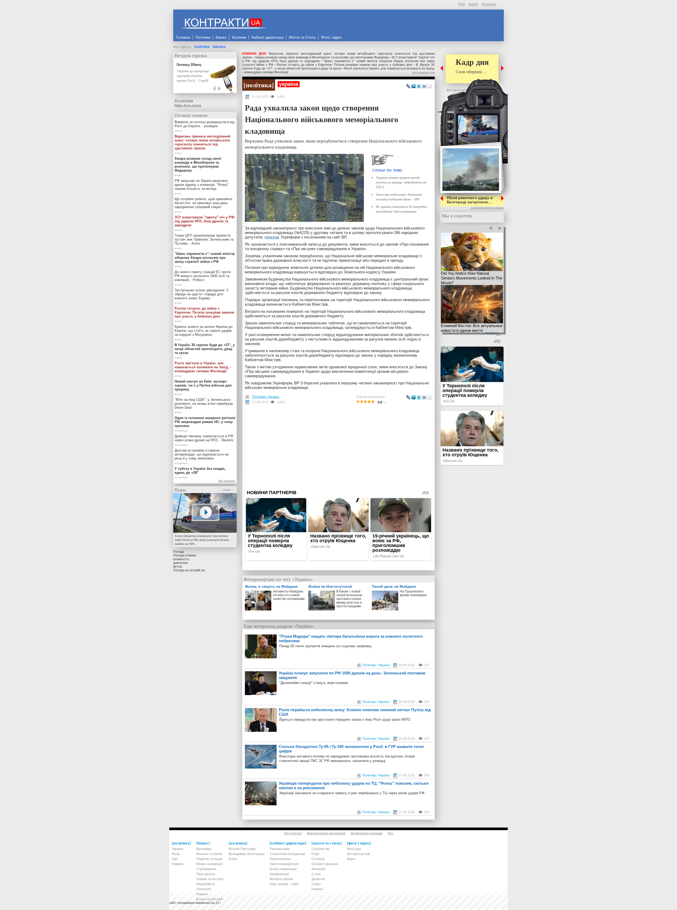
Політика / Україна (265, 397)
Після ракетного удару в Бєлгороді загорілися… (470, 200)
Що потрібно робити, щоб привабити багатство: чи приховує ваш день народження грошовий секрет (203, 203)
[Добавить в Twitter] (419, 86)
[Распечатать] (424, 86)
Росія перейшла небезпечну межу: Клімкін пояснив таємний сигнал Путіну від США (355, 711)
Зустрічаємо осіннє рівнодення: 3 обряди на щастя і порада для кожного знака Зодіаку (201, 294)
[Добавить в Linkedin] (413, 86)
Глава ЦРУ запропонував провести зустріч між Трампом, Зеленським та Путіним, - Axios (204, 239)
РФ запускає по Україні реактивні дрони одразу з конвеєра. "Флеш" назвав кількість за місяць (201, 185)
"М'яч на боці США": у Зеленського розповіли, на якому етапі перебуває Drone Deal (204, 404)
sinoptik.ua (197, 570)
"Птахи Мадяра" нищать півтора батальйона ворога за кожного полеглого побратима (351, 638)
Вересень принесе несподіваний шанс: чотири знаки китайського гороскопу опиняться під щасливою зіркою (202, 142)
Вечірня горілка (191, 55)
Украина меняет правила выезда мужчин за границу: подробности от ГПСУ (401, 182)
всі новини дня (424, 72)
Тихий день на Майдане (394, 586)
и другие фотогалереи (487, 207)
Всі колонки (184, 101)
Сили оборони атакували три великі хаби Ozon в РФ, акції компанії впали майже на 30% (202, 539)
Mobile (473, 4)
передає (272, 237)
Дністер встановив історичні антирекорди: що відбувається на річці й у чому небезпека (201, 454)
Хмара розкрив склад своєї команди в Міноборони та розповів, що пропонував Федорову (322, 57)
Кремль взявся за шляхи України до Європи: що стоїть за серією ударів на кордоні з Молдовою (203, 331)
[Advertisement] (338, 447)
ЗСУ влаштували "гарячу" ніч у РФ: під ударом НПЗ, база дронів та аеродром (205, 221)
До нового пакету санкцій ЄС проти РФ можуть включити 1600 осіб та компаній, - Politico (203, 276)
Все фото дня (457, 90)
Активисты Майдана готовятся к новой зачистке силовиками (289, 595)
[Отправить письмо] (429, 86)
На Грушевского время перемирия (413, 593)
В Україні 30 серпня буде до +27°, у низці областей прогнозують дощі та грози (338, 66)
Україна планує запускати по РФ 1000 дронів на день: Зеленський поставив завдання (352, 675)
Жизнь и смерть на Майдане (271, 586)
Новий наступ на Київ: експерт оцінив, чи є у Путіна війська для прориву (203, 385)
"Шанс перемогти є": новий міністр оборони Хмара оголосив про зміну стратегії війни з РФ (205, 258)
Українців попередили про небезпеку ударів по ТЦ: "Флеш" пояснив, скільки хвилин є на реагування (353, 785)
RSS (461, 4)
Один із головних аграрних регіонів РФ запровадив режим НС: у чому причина (205, 422)
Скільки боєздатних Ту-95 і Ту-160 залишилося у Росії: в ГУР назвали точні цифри (351, 748)
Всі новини (227, 480)
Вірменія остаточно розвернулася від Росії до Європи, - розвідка (205, 124)
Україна (219, 47)
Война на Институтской (330, 586)
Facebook (489, 4)
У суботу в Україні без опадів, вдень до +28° (200, 471)
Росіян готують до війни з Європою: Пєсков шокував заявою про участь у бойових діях (344, 65)
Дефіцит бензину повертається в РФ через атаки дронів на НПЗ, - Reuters (204, 438)
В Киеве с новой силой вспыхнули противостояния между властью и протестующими (349, 599)
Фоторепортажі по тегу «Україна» (278, 579)
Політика (202, 47)
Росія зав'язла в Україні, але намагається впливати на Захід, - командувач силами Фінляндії (203, 367)
